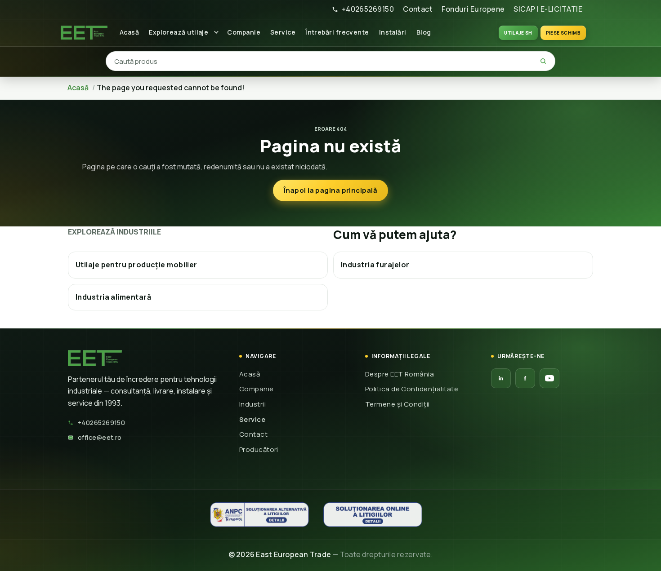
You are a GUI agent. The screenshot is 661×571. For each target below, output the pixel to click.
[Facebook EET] (525, 378)
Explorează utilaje (178, 32)
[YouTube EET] (549, 378)
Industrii (252, 404)
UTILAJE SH (518, 33)
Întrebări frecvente (337, 32)
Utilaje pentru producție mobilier (136, 265)
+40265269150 (368, 9)
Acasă (129, 32)
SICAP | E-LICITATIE (548, 9)
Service (282, 32)
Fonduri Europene (473, 9)
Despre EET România (399, 374)
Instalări (392, 32)
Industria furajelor (375, 265)
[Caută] (543, 61)
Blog (423, 32)
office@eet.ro (100, 437)
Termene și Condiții (397, 404)
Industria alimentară (113, 297)
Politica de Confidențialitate (411, 389)
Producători (258, 449)
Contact (418, 9)
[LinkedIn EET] (501, 378)
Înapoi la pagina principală (330, 190)
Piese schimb (563, 33)
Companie (243, 32)
